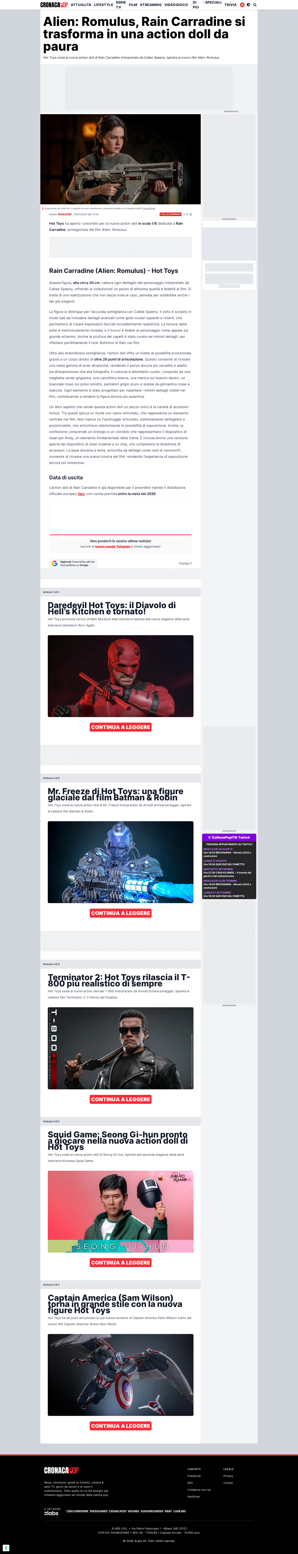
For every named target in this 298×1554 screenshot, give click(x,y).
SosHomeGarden (152, 1511)
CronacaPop (117, 1511)
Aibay (168, 1511)
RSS (190, 1483)
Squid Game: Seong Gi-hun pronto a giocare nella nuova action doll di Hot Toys (118, 1140)
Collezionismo (170, 214)
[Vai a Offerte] (242, 5)
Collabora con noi (199, 1489)
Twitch (244, 837)
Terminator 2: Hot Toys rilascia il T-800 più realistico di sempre (119, 980)
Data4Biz (133, 1511)
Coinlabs (179, 1511)
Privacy (228, 1476)
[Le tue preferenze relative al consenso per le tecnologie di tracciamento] (6, 1548)
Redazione (65, 214)
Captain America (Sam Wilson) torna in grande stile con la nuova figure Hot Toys (115, 1304)
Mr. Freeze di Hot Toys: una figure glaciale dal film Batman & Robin (115, 794)
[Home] (54, 5)
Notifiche (194, 1496)
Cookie (228, 1483)
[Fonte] (190, 563)
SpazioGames (99, 1511)
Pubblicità (194, 1476)
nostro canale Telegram (112, 546)
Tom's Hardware (77, 1511)
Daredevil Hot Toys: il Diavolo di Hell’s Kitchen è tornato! (112, 608)
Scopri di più (149, 208)
